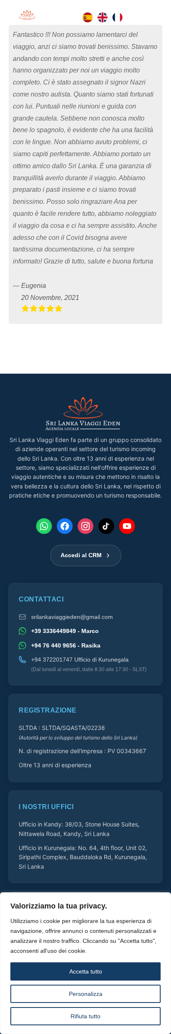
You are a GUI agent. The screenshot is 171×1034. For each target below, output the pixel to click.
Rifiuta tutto (85, 1016)
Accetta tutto (85, 971)
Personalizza (86, 994)
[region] (85, 963)
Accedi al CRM (81, 555)
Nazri (138, 82)
